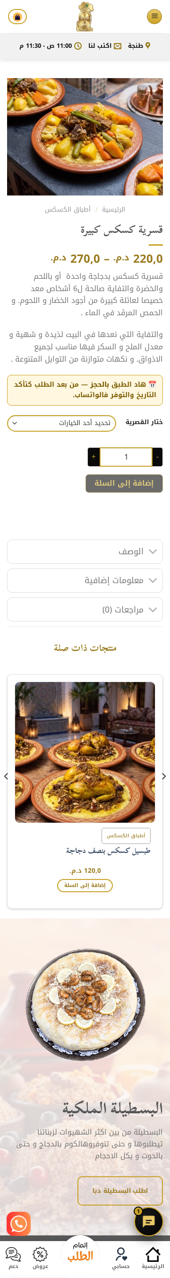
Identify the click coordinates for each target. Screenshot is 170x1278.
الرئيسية (113, 209)
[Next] (6, 795)
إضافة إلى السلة (123, 483)
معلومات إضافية (114, 580)
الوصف (131, 551)
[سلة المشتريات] (17, 16)
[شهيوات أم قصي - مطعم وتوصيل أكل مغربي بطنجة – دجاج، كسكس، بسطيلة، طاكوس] (85, 16)
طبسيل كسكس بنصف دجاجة (108, 851)
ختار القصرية (144, 422)
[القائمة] (154, 17)
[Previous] (163, 795)
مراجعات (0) (123, 610)
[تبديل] (153, 552)
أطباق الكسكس (68, 209)
